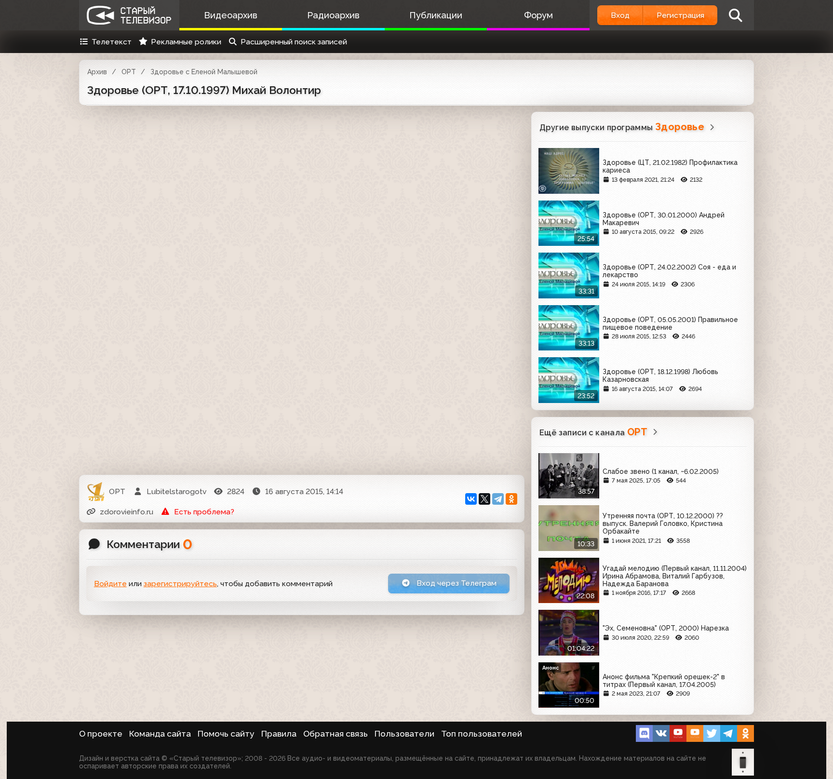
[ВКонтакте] (471, 499)
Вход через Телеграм (456, 583)
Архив (97, 72)
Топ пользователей (481, 734)
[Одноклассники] (511, 499)
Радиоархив (333, 15)
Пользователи (404, 734)
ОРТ (128, 72)
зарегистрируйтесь (180, 583)
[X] (484, 499)
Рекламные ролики (186, 41)
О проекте (100, 734)
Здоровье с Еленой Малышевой (203, 72)
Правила (278, 734)
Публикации (435, 15)
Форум (538, 15)
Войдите (110, 583)
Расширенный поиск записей (294, 41)
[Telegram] (498, 499)
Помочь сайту (226, 734)
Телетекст (112, 41)
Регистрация (680, 15)
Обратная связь (335, 734)
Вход (620, 15)
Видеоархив (230, 15)
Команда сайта (160, 734)
